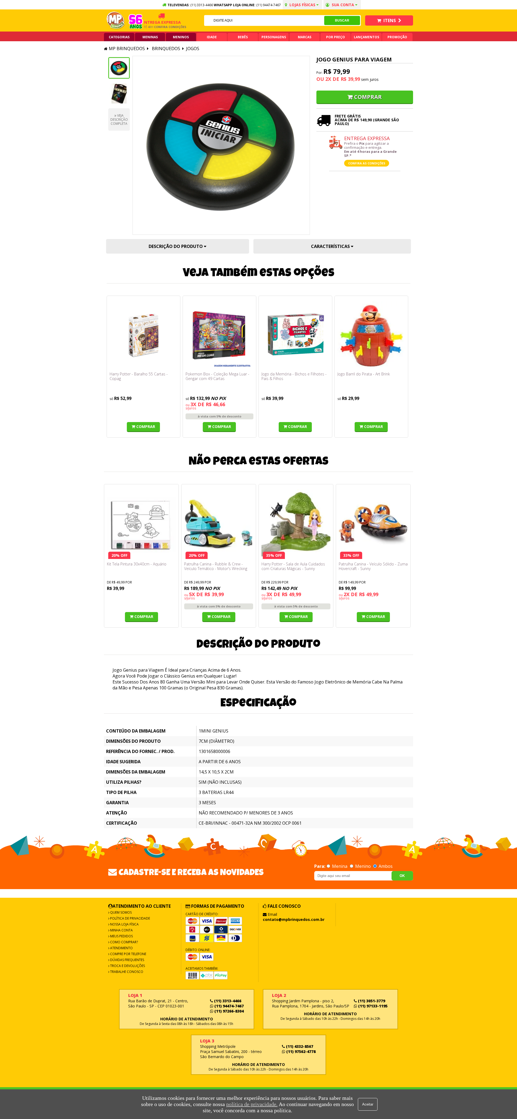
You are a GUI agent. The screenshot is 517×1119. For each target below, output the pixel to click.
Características (331, 246)
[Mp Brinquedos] (116, 20)
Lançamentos (366, 37)
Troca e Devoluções (127, 965)
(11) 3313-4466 (227, 1000)
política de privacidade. (252, 1104)
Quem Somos (120, 912)
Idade (212, 37)
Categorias (119, 37)
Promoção (397, 37)
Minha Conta (121, 930)
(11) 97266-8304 (228, 1011)
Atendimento (121, 948)
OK (402, 876)
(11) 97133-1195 (372, 1006)
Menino (363, 866)
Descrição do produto (176, 246)
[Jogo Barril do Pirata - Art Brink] (371, 335)
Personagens (273, 37)
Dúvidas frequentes (126, 960)
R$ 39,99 (350, 79)
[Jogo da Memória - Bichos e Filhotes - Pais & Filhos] (295, 335)
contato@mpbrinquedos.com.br (293, 919)
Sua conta (343, 4)
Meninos (181, 37)
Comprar (368, 97)
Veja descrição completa (119, 119)
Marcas (304, 37)
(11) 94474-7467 (268, 5)
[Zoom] (119, 68)
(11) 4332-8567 (299, 1046)
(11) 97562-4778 (300, 1051)
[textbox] (264, 20)
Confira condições (158, 27)
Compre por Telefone (127, 954)
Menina (339, 866)
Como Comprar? (123, 942)
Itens (389, 20)
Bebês (243, 37)
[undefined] (221, 145)
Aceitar (367, 1104)
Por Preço (335, 37)
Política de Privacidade (129, 918)
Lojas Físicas (302, 4)
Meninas (150, 37)
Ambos (385, 866)
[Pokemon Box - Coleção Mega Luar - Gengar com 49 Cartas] (219, 335)
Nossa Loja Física (124, 924)
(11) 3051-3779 (371, 1000)
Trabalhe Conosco (126, 971)
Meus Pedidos (121, 936)
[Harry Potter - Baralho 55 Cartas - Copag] (143, 335)
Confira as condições (366, 163)
